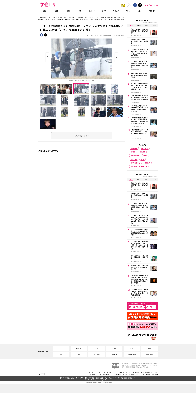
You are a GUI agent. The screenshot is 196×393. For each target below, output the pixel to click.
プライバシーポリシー (124, 372)
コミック (116, 11)
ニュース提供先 (116, 374)
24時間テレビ (135, 163)
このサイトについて (93, 372)
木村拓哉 (70, 17)
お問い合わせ (146, 374)
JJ (61, 349)
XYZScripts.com (108, 382)
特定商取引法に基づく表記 (149, 372)
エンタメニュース (57, 17)
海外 (80, 11)
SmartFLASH (132, 355)
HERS (132, 349)
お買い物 (152, 11)
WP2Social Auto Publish (90, 382)
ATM (145, 156)
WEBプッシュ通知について (131, 374)
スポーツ (92, 11)
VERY (96, 349)
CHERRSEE (135, 156)
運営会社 (106, 374)
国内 (68, 11)
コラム (128, 11)
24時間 (138, 25)
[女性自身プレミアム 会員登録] (123, 5)
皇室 (56, 11)
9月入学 (144, 167)
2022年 (147, 163)
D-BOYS (134, 159)
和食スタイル (97, 355)
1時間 (131, 25)
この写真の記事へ (81, 135)
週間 (146, 25)
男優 (64, 17)
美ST (61, 355)
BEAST (142, 152)
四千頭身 (134, 148)
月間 (154, 25)
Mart (149, 349)
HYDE (133, 152)
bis (79, 355)
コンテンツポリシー (108, 372)
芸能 (44, 11)
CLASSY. (78, 349)
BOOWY (134, 167)
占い (139, 11)
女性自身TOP (42, 17)
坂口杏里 (145, 148)
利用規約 (136, 372)
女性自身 (114, 355)
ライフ (104, 11)
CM (143, 159)
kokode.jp (149, 355)
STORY (114, 349)
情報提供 (155, 374)
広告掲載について (95, 374)
